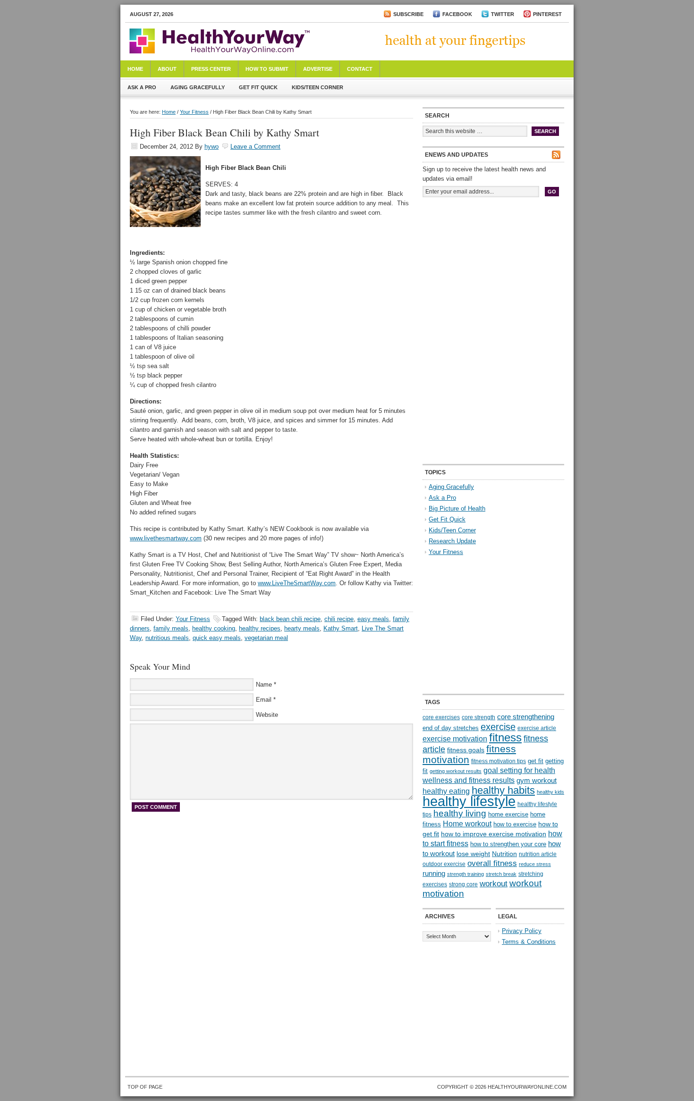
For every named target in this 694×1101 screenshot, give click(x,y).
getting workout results (456, 771)
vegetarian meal (266, 637)
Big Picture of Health (457, 508)
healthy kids (550, 792)
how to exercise (514, 824)
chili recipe (339, 618)
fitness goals (465, 750)
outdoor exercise (444, 864)
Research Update (452, 541)
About (167, 69)
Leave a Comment (255, 146)
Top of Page (144, 1087)
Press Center (211, 69)
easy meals (373, 618)
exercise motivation (455, 738)
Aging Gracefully (197, 87)
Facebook (457, 14)
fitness (505, 737)
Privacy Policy (522, 930)
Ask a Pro (141, 87)
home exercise (508, 814)
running (434, 873)
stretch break (501, 874)
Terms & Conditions (529, 941)
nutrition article (538, 854)
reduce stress (535, 864)
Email (263, 699)
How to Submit (266, 69)
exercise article (536, 728)
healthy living (459, 813)
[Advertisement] (493, 268)
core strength (478, 717)
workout (494, 883)
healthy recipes (259, 628)
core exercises (441, 717)
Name (264, 684)
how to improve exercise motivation (493, 834)
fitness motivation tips (498, 761)
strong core (463, 884)
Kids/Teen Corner (317, 87)
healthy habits (503, 790)
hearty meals (302, 628)
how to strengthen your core (508, 844)
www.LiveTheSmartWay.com (297, 583)
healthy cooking (213, 628)
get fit (535, 761)
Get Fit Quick (258, 87)
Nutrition (504, 853)
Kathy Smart (340, 628)
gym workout (536, 780)
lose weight (473, 853)
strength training (465, 874)
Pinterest (547, 14)
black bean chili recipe (290, 618)
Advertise (317, 69)
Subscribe (408, 14)
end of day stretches (451, 727)
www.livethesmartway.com (166, 538)
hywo (211, 146)
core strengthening (525, 717)
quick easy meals (217, 637)
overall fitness (492, 863)
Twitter (502, 14)
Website (267, 714)
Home (135, 69)
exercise (498, 727)
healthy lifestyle (469, 801)
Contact (359, 69)
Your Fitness (194, 112)
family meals (170, 628)
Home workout (467, 824)
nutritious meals (167, 637)
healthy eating (446, 791)
